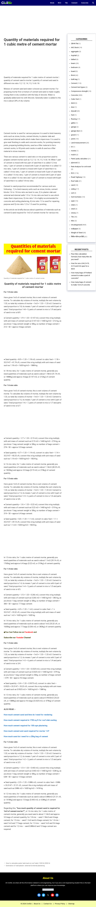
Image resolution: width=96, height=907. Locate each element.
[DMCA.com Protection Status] (48, 890)
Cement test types (78, 87)
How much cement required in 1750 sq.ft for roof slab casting (30, 720)
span (73, 201)
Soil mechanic (76, 197)
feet (72, 115)
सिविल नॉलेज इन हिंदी (77, 237)
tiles (72, 221)
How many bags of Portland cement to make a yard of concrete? (81, 275)
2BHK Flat (74, 43)
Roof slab (74, 181)
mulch (73, 155)
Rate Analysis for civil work (81, 167)
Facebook (29, 632)
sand (73, 185)
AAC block (75, 47)
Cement (74, 3)
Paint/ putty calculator (79, 159)
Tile (66, 3)
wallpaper (74, 229)
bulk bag (74, 79)
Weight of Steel (76, 233)
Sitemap (71, 904)
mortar (73, 151)
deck (73, 103)
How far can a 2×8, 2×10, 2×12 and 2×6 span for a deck (80, 266)
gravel (73, 135)
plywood (74, 163)
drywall (73, 111)
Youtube (19, 637)
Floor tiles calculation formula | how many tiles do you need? (81, 256)
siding (73, 189)
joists (73, 139)
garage (73, 127)
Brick (52, 3)
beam (73, 63)
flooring (74, 119)
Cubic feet (75, 99)
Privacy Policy (60, 904)
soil (72, 193)
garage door (75, 131)
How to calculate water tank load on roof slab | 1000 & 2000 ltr (28, 863)
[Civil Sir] (7, 3)
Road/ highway (76, 177)
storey (73, 213)
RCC (59, 3)
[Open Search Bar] (93, 3)
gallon (73, 123)
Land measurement (78, 143)
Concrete (84, 3)
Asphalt (74, 55)
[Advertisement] (48, 19)
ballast (73, 59)
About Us (37, 904)
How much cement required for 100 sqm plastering (25, 725)
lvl (72, 147)
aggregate (75, 51)
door (72, 107)
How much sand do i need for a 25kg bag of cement (26, 736)
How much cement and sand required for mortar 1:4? (26, 731)
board (73, 71)
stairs (73, 205)
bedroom (74, 67)
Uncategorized (76, 225)
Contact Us (48, 904)
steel (73, 209)
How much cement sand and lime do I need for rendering (28, 715)
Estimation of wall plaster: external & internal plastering (25, 866)
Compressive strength (79, 91)
